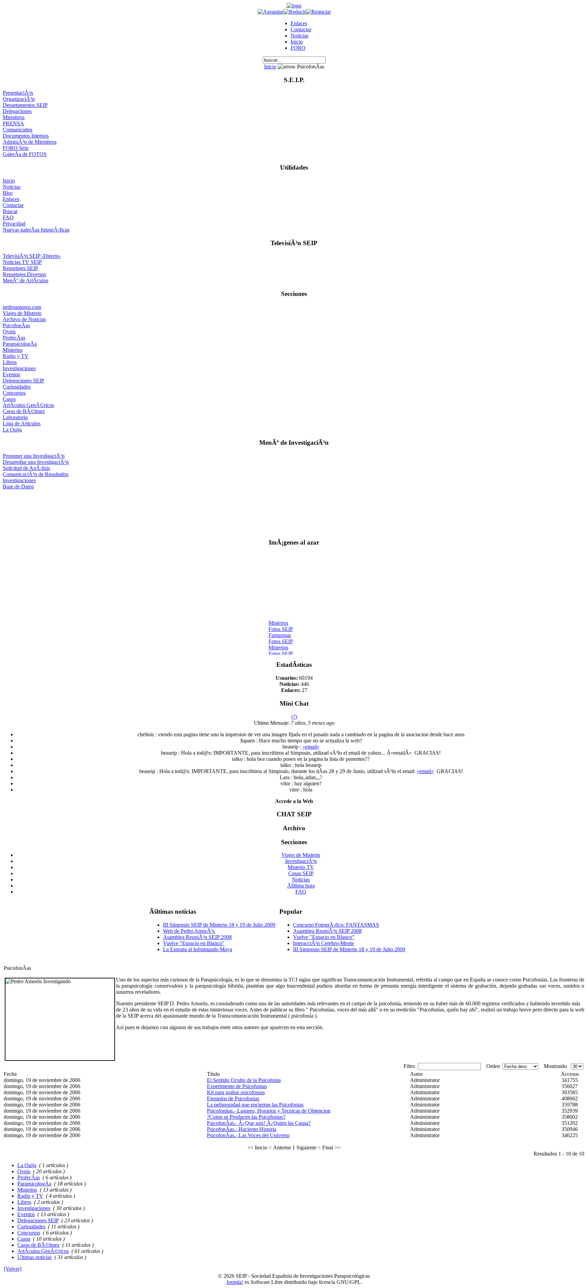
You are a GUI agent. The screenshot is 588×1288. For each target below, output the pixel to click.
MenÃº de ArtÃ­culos (25, 280)
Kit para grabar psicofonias (236, 1092)
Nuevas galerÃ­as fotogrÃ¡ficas (36, 230)
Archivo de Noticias (24, 319)
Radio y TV (16, 356)
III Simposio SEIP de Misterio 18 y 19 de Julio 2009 (219, 925)
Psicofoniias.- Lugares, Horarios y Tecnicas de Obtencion (268, 1111)
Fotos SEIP (280, 626)
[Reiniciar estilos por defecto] (318, 12)
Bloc (8, 193)
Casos (9, 399)
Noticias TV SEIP (22, 262)
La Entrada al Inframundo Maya (197, 949)
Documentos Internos (26, 136)
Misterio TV (301, 867)
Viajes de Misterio (22, 313)
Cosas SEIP (301, 873)
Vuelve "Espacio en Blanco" (194, 943)
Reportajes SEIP (20, 268)
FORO (298, 48)
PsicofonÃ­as (16, 325)
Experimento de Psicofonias (237, 1086)
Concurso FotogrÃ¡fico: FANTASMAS (336, 925)
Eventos (11, 374)
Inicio (297, 42)
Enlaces (299, 23)
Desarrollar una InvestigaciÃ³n (36, 462)
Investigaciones (19, 368)
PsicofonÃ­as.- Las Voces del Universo (248, 1135)
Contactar (301, 29)
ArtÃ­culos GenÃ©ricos (28, 405)
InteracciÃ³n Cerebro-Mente (323, 943)
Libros (10, 362)
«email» (311, 747)
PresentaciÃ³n (18, 93)
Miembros (13, 117)
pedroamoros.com (22, 307)
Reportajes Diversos (24, 274)
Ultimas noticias (34, 1257)
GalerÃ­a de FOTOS (25, 154)
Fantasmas (279, 632)
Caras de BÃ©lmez (24, 411)
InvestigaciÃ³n (301, 861)
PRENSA (13, 123)
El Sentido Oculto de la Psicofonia (244, 1080)
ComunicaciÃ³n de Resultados (35, 474)
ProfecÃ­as (14, 338)
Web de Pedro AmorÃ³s (189, 931)
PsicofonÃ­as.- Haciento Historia (241, 1129)
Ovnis (9, 331)
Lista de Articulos (21, 423)
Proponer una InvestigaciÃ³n (34, 456)
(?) (294, 717)
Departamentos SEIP (25, 105)
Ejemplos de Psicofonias (233, 1098)
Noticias (299, 35)
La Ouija (12, 430)
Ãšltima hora (301, 886)
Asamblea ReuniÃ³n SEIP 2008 (197, 937)
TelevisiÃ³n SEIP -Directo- (32, 256)
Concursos (14, 393)
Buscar (10, 211)
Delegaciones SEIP (23, 380)
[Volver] (12, 1269)
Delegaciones (17, 111)
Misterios (12, 350)
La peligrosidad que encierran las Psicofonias (255, 1105)
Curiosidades (17, 387)
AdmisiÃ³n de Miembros (29, 142)
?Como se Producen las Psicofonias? (246, 1117)
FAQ (8, 217)
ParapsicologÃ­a (20, 344)
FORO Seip (16, 148)
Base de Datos (18, 486)
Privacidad (14, 223)
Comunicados (17, 129)
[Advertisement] (294, 511)
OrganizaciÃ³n (19, 99)
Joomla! (234, 1282)
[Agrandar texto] (270, 12)
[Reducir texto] (294, 12)
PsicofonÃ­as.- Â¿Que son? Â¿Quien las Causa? (259, 1123)
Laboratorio (15, 417)
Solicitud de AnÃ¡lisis (26, 468)
